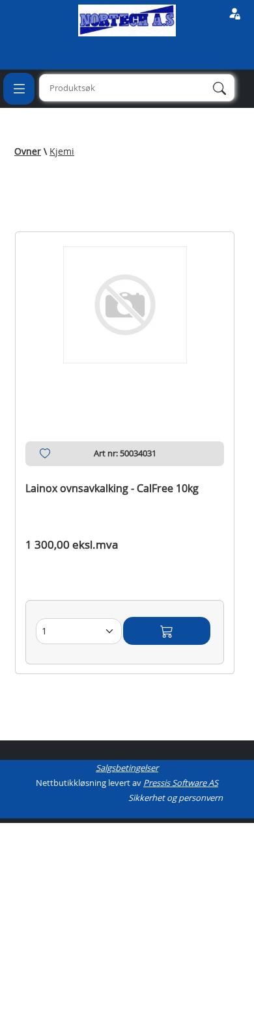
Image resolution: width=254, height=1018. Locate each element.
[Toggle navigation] (19, 88)
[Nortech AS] (127, 19)
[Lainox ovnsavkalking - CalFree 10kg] (125, 321)
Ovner (27, 151)
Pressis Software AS (180, 783)
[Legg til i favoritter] (45, 456)
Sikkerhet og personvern (175, 797)
